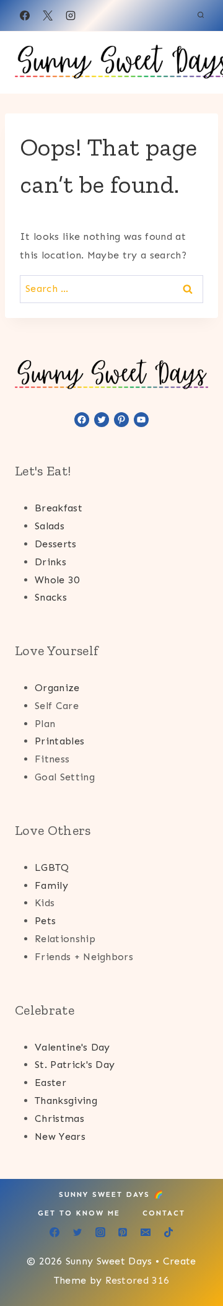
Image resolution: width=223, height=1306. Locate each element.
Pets (45, 921)
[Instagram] (71, 15)
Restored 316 (137, 1280)
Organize (57, 688)
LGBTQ (52, 867)
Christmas (59, 1118)
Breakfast (58, 508)
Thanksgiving (66, 1100)
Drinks (50, 562)
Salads (49, 526)
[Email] (145, 1232)
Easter (50, 1082)
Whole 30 (57, 580)
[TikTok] (168, 1232)
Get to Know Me (79, 1213)
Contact (163, 1213)
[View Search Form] (200, 15)
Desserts (56, 544)
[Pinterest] (123, 1232)
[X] (48, 15)
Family (51, 885)
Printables (59, 741)
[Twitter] (77, 1232)
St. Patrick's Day (75, 1064)
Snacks (51, 597)
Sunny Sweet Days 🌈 (111, 1194)
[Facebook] (25, 15)
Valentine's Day (72, 1047)
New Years (60, 1136)
